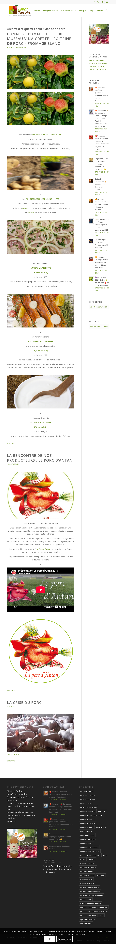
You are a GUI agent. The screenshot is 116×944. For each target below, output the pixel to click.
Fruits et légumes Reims (89, 887)
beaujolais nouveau (87, 811)
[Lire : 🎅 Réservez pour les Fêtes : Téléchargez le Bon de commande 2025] (91, 221)
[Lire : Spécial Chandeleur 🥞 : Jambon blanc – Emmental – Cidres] (91, 180)
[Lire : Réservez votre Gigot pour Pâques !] (45, 847)
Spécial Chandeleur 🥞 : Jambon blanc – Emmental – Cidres (101, 184)
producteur (103, 907)
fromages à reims (87, 883)
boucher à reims (86, 827)
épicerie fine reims (87, 919)
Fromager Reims (86, 871)
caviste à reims (86, 831)
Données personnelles (17, 794)
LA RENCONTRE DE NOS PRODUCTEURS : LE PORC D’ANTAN (40, 458)
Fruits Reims (85, 895)
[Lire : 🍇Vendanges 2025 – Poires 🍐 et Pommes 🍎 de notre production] (91, 278)
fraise (105, 855)
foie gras (97, 855)
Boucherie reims (86, 819)
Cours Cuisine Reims (88, 839)
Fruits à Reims (97, 895)
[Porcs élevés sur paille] (40, 733)
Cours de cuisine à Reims (89, 851)
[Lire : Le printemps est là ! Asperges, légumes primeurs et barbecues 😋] (91, 160)
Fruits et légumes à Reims (90, 891)
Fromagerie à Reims (88, 867)
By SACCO (11, 821)
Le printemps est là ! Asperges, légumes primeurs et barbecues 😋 (101, 164)
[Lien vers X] (98, 2)
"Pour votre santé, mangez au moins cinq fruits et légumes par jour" (21, 806)
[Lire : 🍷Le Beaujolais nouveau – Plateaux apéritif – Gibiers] (91, 241)
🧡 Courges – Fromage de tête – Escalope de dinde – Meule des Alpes (101, 262)
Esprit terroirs (85, 855)
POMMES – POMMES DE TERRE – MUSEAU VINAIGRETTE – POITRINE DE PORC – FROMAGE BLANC (39, 38)
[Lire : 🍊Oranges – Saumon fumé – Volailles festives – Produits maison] (91, 200)
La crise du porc (24, 702)
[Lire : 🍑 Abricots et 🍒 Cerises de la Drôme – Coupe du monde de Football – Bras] (91, 112)
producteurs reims (100, 911)
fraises (82, 859)
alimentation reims (87, 795)
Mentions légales (14, 791)
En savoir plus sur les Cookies (20, 797)
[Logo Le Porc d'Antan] (40, 495)
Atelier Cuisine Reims (88, 807)
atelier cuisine (85, 803)
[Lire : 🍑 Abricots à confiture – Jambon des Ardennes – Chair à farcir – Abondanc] (91, 89)
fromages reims (86, 879)
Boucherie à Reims (87, 823)
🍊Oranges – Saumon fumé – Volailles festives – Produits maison (101, 204)
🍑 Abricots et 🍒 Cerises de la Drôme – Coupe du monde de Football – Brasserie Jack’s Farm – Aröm (101, 118)
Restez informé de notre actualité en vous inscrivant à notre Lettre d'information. (57, 869)
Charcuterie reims (87, 835)
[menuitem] (37, 10)
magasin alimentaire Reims (90, 903)
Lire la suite (12, 754)
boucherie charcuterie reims (91, 815)
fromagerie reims (87, 863)
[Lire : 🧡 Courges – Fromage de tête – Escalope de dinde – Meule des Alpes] (91, 258)
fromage (91, 859)
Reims (101, 915)
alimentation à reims (88, 799)
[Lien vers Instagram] (102, 2)
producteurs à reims (88, 915)
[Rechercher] (106, 10)
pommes (92, 907)
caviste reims (101, 827)
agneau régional (86, 791)
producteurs (85, 911)
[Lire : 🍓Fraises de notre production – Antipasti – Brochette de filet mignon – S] (91, 137)
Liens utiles (12, 800)
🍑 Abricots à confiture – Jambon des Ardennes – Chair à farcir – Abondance (61, 794)
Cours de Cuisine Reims (89, 847)
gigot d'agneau (85, 899)
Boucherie (102, 811)
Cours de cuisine (86, 843)
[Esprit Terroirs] (19, 10)
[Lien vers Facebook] (94, 2)
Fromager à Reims (87, 875)
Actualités (11, 47)
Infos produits (22, 47)
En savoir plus (64, 939)
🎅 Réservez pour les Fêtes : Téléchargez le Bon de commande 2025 (102, 224)
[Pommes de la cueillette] (40, 72)
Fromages (100, 875)
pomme (83, 907)
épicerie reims (86, 923)
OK (50, 939)
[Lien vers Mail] (107, 2)
